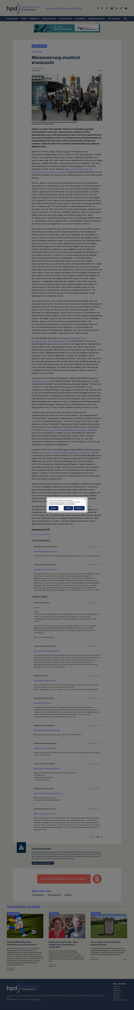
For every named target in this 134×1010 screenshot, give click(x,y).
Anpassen (54, 508)
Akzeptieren (79, 508)
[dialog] (67, 505)
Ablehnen (68, 508)
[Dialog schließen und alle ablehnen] (85, 499)
